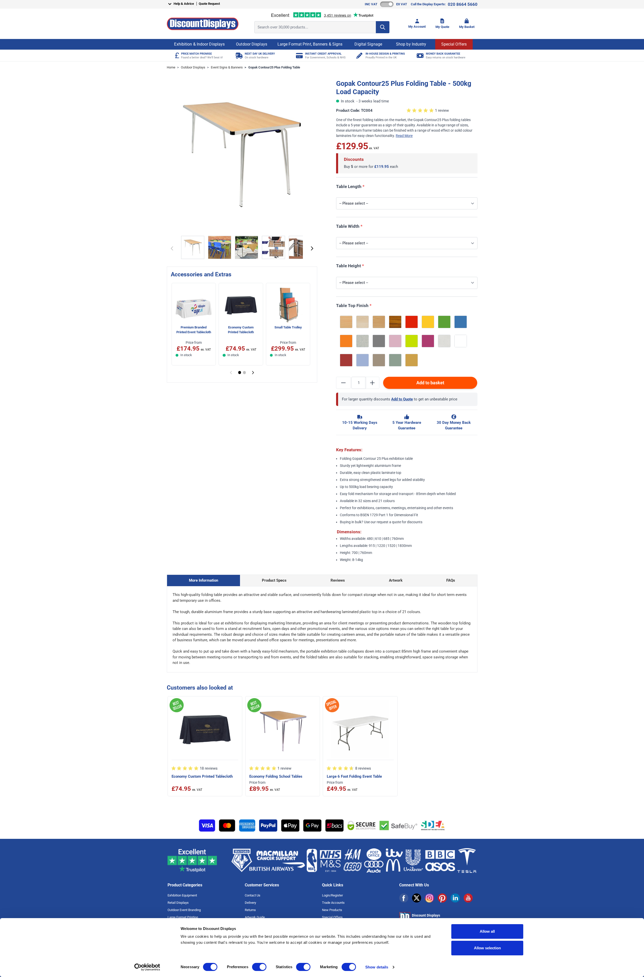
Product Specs (274, 580)
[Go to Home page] (202, 23)
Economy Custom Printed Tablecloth (241, 329)
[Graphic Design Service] (359, 55)
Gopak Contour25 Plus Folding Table (274, 67)
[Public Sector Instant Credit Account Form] (299, 55)
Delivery (250, 903)
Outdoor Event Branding (184, 910)
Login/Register (332, 895)
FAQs (450, 580)
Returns (250, 910)
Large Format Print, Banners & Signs (310, 44)
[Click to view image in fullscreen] (242, 155)
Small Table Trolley (288, 327)
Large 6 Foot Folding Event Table (354, 776)
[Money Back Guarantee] (419, 55)
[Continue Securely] (312, 248)
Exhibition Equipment (182, 895)
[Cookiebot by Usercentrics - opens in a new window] (147, 967)
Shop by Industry (411, 44)
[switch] (259, 967)
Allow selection (487, 948)
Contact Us (252, 895)
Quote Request (209, 4)
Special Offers (454, 44)
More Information (203, 580)
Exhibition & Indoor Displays (199, 44)
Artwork (396, 580)
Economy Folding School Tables (275, 776)
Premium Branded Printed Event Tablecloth (193, 329)
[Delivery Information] (238, 55)
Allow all (487, 931)
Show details (376, 967)
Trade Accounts (333, 903)
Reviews (338, 580)
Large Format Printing (183, 917)
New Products (332, 910)
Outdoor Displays (251, 44)
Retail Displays (178, 903)
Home (171, 67)
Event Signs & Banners (227, 67)
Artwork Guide (255, 917)
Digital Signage (368, 44)
